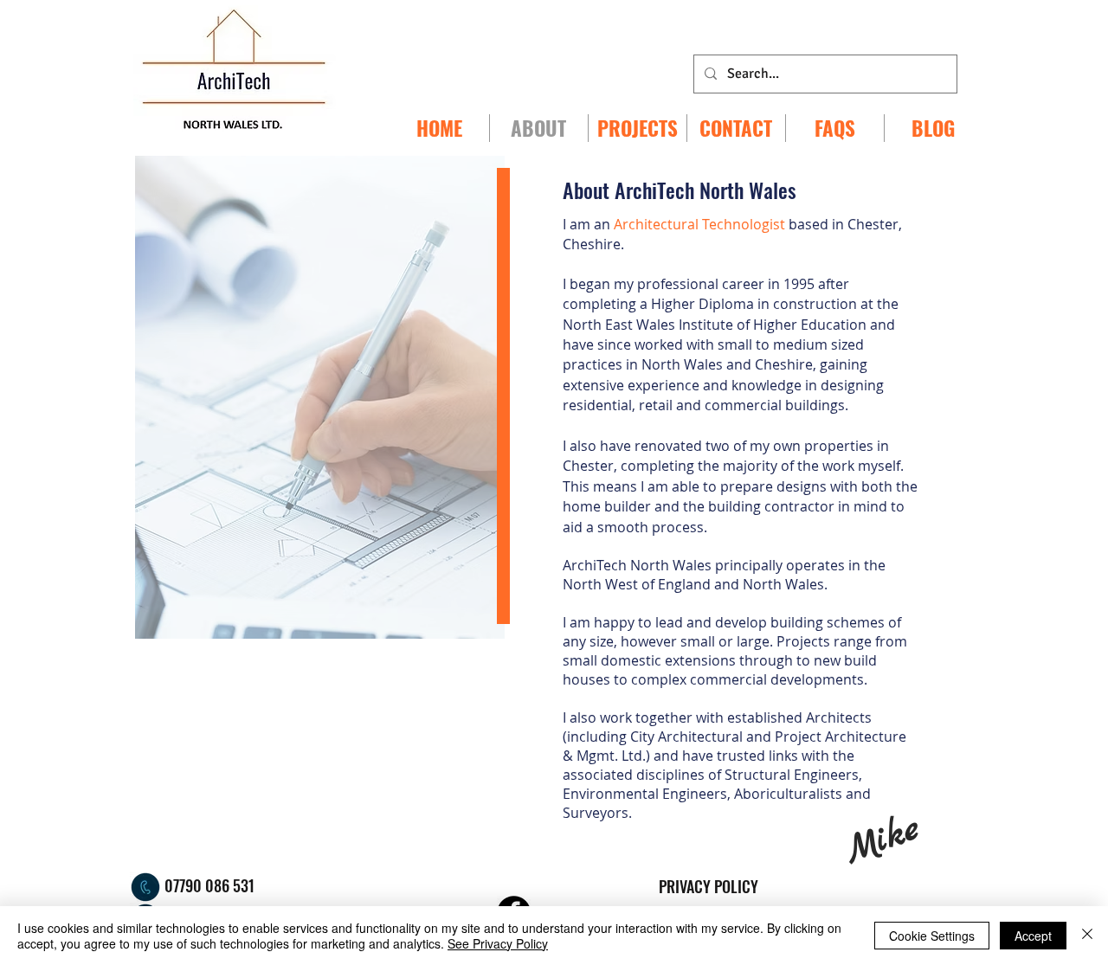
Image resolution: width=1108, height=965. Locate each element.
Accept (1033, 935)
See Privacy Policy (498, 943)
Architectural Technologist (701, 224)
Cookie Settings (932, 935)
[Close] (1087, 935)
